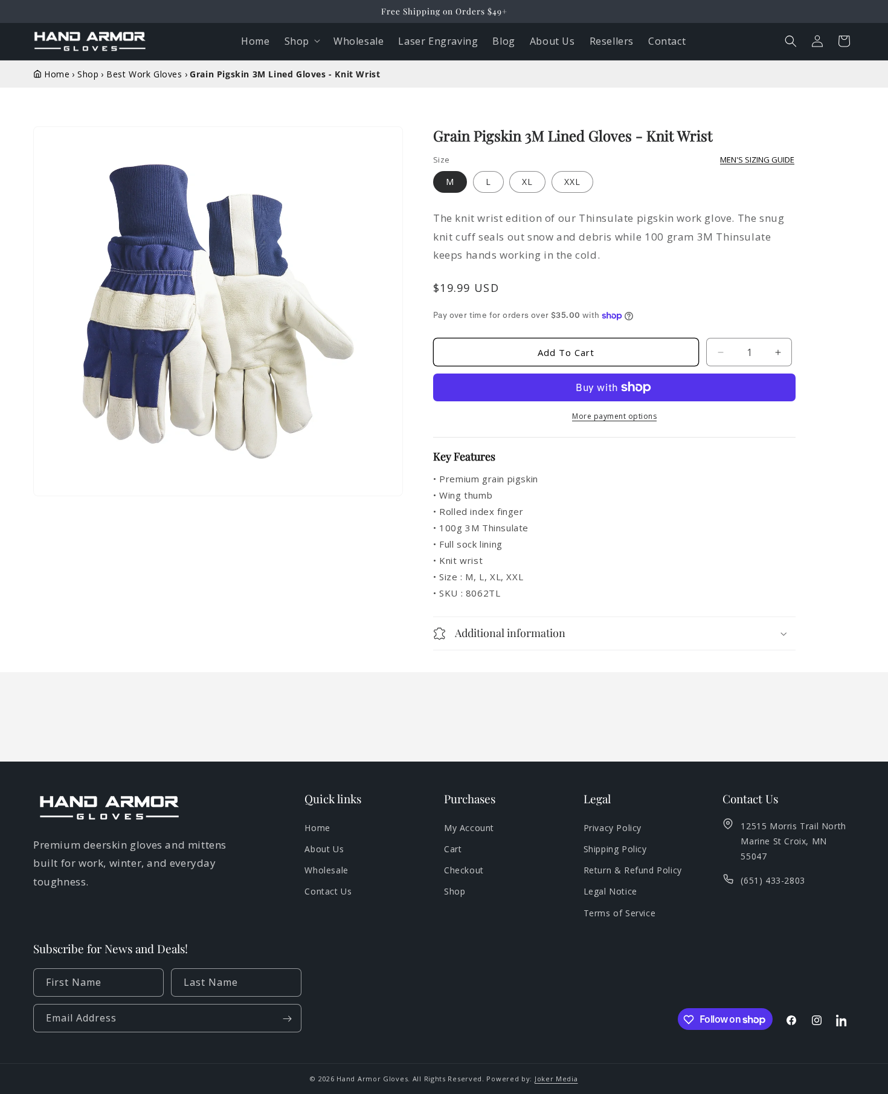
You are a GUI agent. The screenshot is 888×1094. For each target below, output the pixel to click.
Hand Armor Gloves (372, 1078)
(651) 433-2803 (773, 881)
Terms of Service (620, 913)
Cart (453, 849)
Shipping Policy (615, 849)
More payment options (614, 416)
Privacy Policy (613, 827)
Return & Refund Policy (633, 870)
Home (317, 827)
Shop (297, 41)
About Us (324, 849)
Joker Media (556, 1078)
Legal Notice (610, 892)
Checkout (464, 870)
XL (527, 181)
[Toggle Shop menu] (319, 41)
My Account (469, 827)
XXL (572, 181)
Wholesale (326, 870)
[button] (790, 41)
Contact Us (328, 892)
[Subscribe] (287, 1019)
